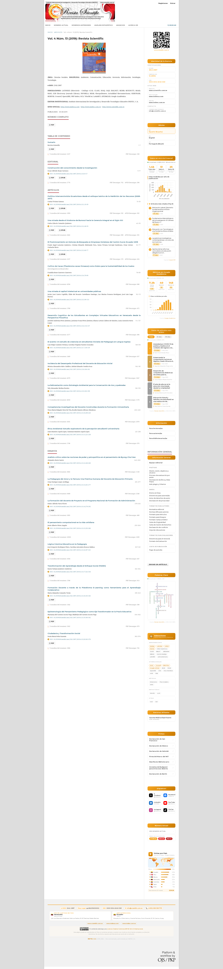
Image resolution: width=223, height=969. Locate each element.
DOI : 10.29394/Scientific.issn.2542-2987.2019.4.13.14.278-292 (70, 506)
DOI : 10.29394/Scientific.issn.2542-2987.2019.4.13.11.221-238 (70, 434)
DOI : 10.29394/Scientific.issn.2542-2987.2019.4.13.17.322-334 (70, 572)
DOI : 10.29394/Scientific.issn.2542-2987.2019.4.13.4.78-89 (69, 275)
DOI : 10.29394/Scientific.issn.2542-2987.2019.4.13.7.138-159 (70, 348)
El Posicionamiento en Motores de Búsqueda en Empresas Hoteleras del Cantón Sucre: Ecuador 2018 (93, 242)
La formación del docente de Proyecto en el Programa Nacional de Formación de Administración (91, 501)
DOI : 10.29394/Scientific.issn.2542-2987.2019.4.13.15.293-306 (70, 528)
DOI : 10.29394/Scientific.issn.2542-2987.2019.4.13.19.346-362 (70, 617)
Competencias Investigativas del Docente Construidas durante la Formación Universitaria (88, 407)
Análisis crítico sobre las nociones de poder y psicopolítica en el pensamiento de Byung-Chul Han (92, 457)
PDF (52, 125)
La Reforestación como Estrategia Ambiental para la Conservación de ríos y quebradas (87, 385)
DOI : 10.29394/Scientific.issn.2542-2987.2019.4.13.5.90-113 (69, 299)
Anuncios (120, 25)
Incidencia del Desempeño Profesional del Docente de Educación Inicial (80, 363)
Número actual (61, 25)
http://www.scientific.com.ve (113, 107)
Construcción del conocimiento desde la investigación (72, 168)
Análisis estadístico (103, 25)
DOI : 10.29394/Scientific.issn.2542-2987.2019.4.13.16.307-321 (70, 550)
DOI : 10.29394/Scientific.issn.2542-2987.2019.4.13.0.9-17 (68, 174)
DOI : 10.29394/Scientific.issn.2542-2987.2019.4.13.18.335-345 (70, 596)
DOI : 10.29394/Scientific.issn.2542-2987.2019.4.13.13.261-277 (70, 485)
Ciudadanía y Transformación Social (64, 633)
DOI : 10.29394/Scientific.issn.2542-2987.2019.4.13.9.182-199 (70, 391)
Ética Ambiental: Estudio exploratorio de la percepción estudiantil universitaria (83, 429)
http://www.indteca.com (70, 107)
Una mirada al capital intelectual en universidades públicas (74, 291)
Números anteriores (81, 25)
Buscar (172, 25)
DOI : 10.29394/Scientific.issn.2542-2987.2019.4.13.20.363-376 (70, 639)
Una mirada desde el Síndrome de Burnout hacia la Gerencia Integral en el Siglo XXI (85, 220)
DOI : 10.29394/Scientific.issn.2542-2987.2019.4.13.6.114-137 (70, 326)
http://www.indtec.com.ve (91, 107)
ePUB (63, 178)
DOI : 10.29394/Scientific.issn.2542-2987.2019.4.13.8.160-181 (70, 369)
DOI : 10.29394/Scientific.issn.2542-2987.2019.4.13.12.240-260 (70, 463)
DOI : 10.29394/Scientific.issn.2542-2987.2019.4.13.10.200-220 (70, 413)
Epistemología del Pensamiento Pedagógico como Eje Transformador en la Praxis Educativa (89, 612)
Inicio (47, 25)
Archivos (58, 32)
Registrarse (163, 3)
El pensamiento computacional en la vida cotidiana (71, 522)
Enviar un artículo (158, 564)
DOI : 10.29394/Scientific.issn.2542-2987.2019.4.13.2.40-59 (69, 226)
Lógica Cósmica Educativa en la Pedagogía (67, 544)
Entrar (172, 3)
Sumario (51, 142)
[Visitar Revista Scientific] (161, 40)
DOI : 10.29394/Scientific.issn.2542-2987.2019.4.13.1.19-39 (69, 204)
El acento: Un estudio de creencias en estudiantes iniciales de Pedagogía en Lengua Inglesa (89, 342)
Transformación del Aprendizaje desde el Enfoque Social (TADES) (77, 566)
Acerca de (133, 25)
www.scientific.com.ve (161, 50)
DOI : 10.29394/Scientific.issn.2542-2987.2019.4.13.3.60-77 (69, 250)
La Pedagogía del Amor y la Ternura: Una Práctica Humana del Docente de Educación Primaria (90, 479)
